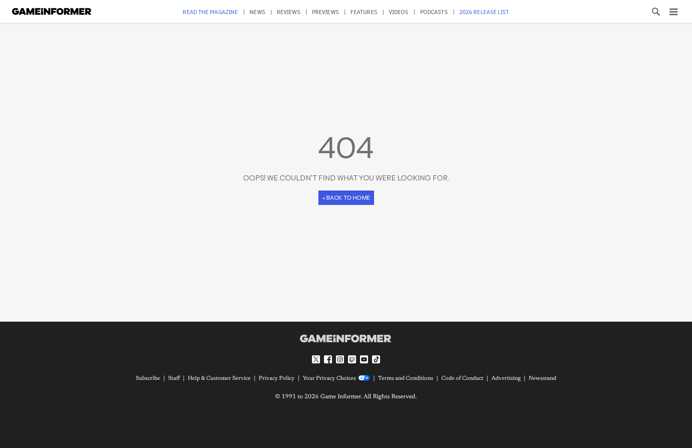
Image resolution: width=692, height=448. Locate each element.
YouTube (364, 359)
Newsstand (542, 378)
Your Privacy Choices (329, 378)
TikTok (376, 359)
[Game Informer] (346, 338)
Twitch (352, 359)
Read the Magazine (210, 12)
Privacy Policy (277, 378)
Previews (325, 12)
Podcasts (434, 12)
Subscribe (148, 378)
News (257, 12)
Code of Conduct (462, 378)
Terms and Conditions (405, 378)
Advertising (506, 378)
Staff (174, 378)
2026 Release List (484, 12)
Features (363, 12)
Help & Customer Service (219, 378)
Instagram (340, 359)
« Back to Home (346, 197)
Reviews (288, 12)
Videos (398, 12)
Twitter (316, 359)
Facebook (328, 359)
